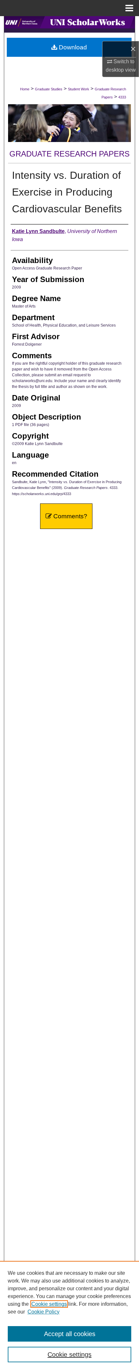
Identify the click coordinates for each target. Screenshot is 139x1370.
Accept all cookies (69, 1333)
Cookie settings (49, 1304)
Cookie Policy (43, 1311)
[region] (69, 1315)
